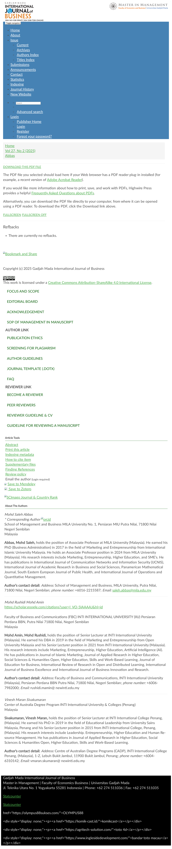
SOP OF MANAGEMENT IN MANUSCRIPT (40, 322)
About (15, 35)
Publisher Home (29, 121)
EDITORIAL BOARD (22, 301)
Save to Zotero (19, 489)
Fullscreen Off (34, 214)
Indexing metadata (19, 454)
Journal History (22, 89)
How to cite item (18, 459)
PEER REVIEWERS (21, 405)
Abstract (11, 445)
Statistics (17, 79)
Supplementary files (20, 464)
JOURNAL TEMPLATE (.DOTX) (30, 369)
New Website (20, 94)
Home (15, 30)
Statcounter (12, 796)
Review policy (15, 474)
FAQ (10, 379)
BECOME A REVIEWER (25, 395)
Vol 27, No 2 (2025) (20, 151)
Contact (16, 74)
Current (22, 45)
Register (23, 131)
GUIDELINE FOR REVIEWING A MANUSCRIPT (43, 425)
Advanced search (30, 112)
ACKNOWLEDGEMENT (25, 312)
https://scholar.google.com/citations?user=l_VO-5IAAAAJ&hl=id (53, 607)
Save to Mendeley (21, 484)
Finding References (20, 469)
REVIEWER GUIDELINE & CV (30, 415)
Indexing (17, 84)
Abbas (10, 156)
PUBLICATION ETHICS (25, 338)
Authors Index (28, 55)
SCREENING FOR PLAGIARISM (31, 348)
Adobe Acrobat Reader (64, 180)
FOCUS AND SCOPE (23, 291)
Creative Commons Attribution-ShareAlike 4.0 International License (99, 282)
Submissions (19, 65)
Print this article (17, 449)
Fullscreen (12, 214)
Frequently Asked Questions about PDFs (62, 193)
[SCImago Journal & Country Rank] (86, 497)
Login (14, 117)
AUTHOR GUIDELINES (25, 358)
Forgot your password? (34, 136)
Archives (23, 50)
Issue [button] (14, 40)
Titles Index (26, 60)
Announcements (23, 69)
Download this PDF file (22, 166)
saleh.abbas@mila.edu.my (131, 590)
